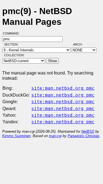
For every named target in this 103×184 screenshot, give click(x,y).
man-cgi (55, 136)
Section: (12, 44)
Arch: (80, 44)
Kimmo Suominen (16, 136)
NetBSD (87, 131)
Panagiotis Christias (83, 136)
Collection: (14, 55)
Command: (13, 33)
